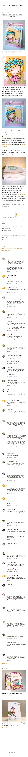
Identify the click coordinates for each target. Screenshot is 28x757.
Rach (8, 389)
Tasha (8, 594)
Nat (8, 584)
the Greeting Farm (6, 250)
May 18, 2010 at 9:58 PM (12, 602)
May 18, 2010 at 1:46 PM (12, 493)
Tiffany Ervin (11, 575)
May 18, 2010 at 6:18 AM (12, 376)
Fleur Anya (15, 52)
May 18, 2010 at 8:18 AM (12, 405)
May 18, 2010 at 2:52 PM (12, 525)
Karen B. (9, 509)
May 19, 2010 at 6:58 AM (12, 630)
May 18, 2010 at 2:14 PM (12, 505)
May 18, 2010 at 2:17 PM (12, 516)
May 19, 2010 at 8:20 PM (12, 649)
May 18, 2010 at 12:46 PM (12, 449)
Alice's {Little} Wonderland (13, 5)
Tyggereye (9, 311)
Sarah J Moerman (11, 400)
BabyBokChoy (10, 380)
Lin (8, 345)
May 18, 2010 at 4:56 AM (12, 317)
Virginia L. (10, 562)
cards (15, 248)
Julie (8, 553)
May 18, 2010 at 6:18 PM (12, 571)
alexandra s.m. (11, 543)
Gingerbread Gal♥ (11, 621)
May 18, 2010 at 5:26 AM (12, 340)
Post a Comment (6, 663)
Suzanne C (9, 654)
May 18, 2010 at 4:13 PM (12, 548)
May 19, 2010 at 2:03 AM (12, 617)
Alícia (8, 453)
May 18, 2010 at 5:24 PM (12, 558)
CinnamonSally (11, 473)
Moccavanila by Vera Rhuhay (14, 355)
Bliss (19, 132)
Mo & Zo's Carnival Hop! (12, 693)
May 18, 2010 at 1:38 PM (12, 480)
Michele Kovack (11, 287)
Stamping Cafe (11, 529)
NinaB (8, 367)
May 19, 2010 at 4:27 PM (12, 638)
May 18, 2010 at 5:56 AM (12, 363)
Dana (8, 296)
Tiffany (9, 634)
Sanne (8, 607)
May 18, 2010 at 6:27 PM (12, 580)
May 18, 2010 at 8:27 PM (12, 590)
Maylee (8, 409)
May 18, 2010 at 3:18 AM (12, 283)
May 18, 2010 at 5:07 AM (12, 330)
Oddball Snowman (10, 725)
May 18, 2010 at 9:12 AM (12, 416)
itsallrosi (10, 275)
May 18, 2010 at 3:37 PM (12, 539)
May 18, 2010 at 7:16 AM (12, 396)
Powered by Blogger (15, 752)
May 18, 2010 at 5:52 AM (12, 351)
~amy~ (8, 334)
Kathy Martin (10, 461)
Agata (8, 484)
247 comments (9, 695)
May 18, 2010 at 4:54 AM (12, 306)
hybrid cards (19, 248)
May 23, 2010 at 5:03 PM (12, 660)
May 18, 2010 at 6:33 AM (12, 385)
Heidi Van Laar (6, 144)
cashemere (9, 497)
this (11, 140)
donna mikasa (10, 258)
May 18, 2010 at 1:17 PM (12, 469)
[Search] (25, 2)
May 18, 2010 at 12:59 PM (12, 457)
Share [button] (3, 246)
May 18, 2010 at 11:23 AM (12, 429)
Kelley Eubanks (11, 420)
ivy (8, 520)
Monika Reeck (10, 433)
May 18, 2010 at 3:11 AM (12, 271)
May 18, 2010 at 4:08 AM (12, 292)
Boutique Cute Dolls (7, 132)
